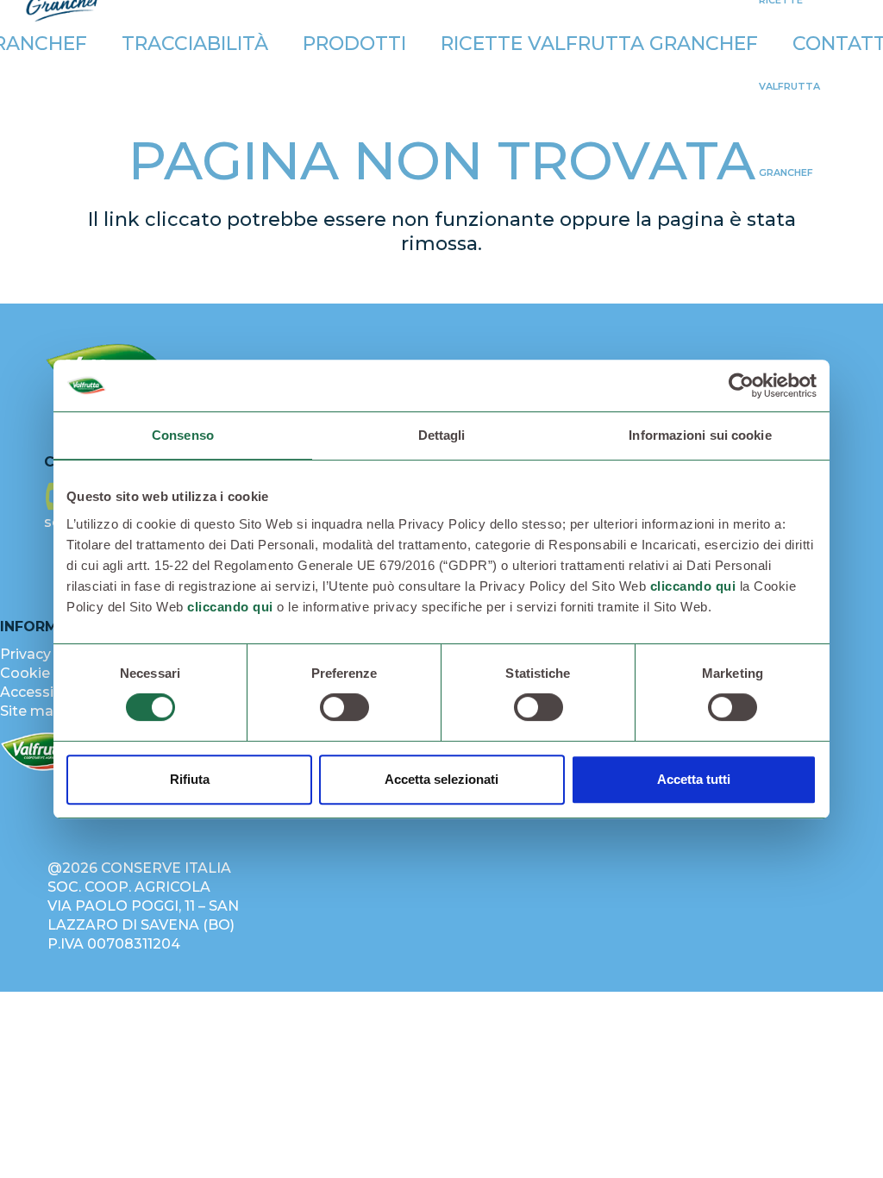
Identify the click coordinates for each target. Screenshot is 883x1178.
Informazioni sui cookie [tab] (700, 435)
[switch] (344, 707)
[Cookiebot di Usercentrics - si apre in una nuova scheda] (741, 385)
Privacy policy (48, 654)
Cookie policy (47, 673)
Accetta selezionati (441, 779)
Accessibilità (44, 692)
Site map (31, 711)
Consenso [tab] (183, 435)
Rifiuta (190, 779)
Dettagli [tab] (442, 435)
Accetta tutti (693, 779)
